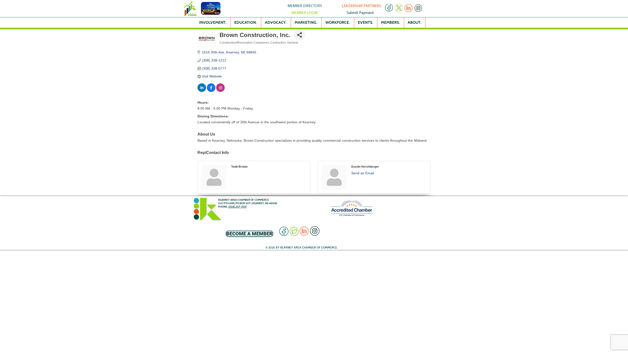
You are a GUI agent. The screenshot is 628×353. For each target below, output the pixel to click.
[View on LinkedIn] (201, 91)
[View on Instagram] (220, 91)
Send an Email (362, 173)
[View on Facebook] (211, 91)
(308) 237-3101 (237, 206)
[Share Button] (299, 34)
